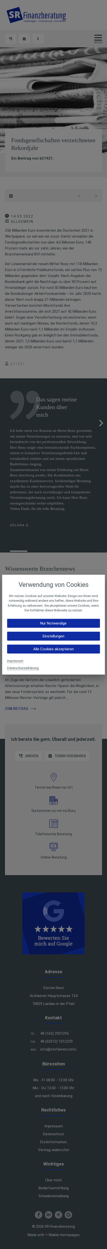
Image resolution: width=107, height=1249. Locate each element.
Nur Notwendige (53, 623)
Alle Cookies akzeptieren (53, 649)
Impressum (15, 661)
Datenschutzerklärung (23, 668)
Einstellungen (53, 636)
